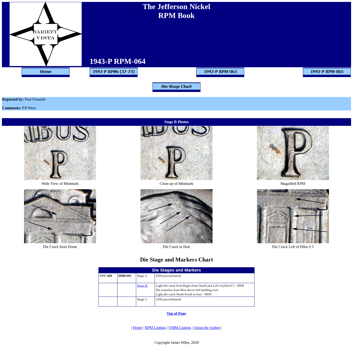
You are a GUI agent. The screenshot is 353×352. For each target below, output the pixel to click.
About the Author (207, 328)
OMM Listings (180, 328)
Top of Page (176, 313)
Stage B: (142, 285)
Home (137, 328)
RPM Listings (155, 328)
